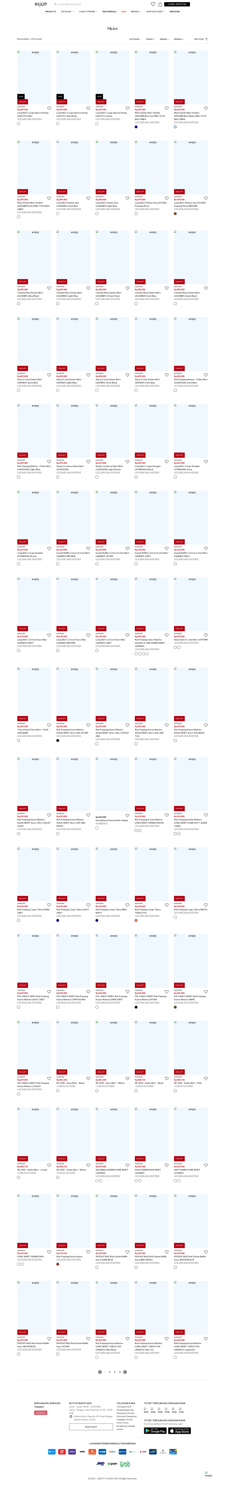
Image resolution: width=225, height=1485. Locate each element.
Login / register (177, 4)
